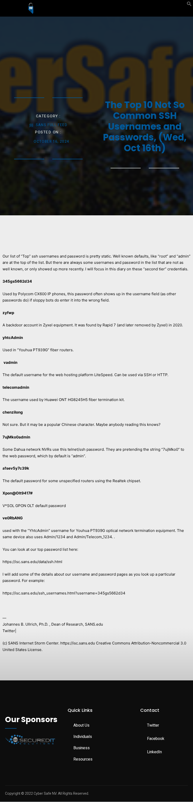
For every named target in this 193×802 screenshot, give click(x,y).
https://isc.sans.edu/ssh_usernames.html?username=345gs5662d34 (64, 593)
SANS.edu (94, 624)
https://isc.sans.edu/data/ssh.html (32, 561)
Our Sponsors (31, 719)
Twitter (9, 630)
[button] (189, 5)
